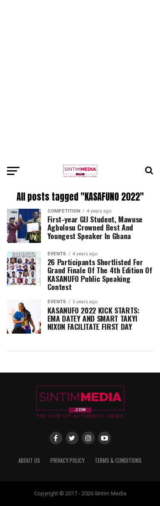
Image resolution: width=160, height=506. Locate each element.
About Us (29, 460)
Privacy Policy (67, 460)
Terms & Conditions (118, 460)
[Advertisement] (80, 80)
